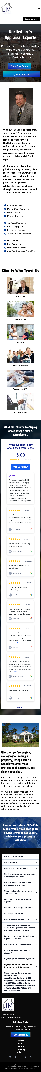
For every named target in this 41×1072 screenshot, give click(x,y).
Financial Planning (15, 216)
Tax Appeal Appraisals (16, 223)
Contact (20, 1046)
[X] (30, 1057)
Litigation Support (15, 240)
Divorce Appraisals (15, 212)
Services (20, 1040)
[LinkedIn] (15, 1057)
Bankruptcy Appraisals (16, 230)
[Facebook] (10, 1057)
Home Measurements (16, 247)
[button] (39, 8)
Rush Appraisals (14, 244)
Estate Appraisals (14, 205)
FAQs (18, 1052)
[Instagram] (25, 1057)
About (19, 1043)
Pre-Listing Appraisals (16, 226)
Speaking (20, 1049)
